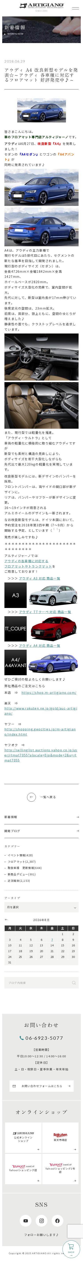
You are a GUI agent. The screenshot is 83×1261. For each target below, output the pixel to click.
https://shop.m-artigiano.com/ (49, 692)
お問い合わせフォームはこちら (42, 1086)
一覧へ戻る (48, 797)
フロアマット (16, 861)
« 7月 (5, 919)
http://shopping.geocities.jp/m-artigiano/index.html (40, 731)
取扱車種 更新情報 (21, 868)
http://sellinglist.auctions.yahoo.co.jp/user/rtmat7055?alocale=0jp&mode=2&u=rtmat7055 (40, 755)
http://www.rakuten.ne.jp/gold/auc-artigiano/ (40, 711)
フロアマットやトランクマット (28, 566)
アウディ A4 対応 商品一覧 (39, 645)
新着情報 (10, 817)
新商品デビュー (18, 874)
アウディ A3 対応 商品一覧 (39, 578)
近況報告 (13, 880)
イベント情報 (16, 855)
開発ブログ (12, 831)
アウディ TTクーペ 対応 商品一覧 (45, 612)
